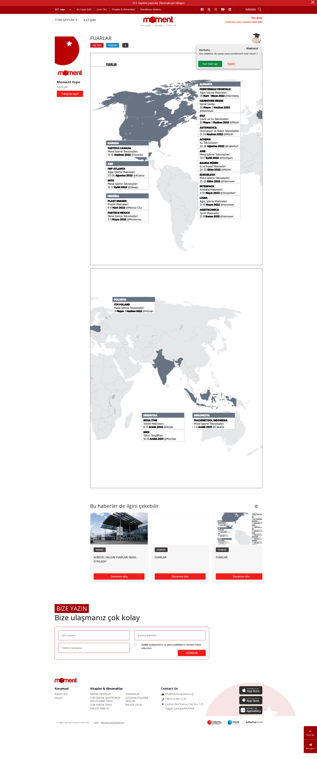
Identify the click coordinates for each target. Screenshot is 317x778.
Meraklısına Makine (150, 9)
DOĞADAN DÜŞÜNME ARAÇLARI (136, 699)
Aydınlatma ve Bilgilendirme (112, 722)
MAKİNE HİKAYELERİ (100, 694)
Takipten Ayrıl (69, 94)
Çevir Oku (102, 9)
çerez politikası (175, 644)
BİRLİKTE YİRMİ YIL (99, 708)
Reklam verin (61, 694)
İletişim (58, 697)
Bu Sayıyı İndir (84, 9)
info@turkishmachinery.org (179, 694)
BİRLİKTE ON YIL (133, 704)
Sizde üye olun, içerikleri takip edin (244, 21)
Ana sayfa (145, 25)
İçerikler (158, 25)
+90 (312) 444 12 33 (175, 698)
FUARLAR (171, 25)
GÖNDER (192, 653)
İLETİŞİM (90, 20)
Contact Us (169, 688)
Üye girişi (256, 17)
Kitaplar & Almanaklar (123, 9)
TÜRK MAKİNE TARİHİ (101, 704)
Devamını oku (119, 576)
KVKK (96, 722)
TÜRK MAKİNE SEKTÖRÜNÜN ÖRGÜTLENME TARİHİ (105, 699)
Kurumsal (62, 688)
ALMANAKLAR (132, 694)
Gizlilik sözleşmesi (151, 644)
